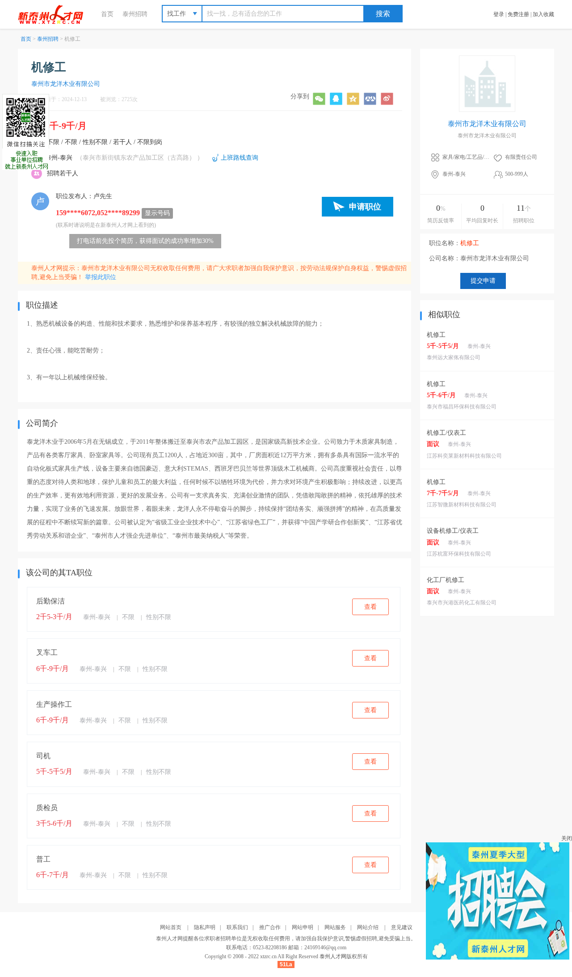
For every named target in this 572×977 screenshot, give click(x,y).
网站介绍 (368, 927)
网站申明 (302, 927)
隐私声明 (204, 927)
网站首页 (170, 927)
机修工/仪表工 (446, 432)
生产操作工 (54, 704)
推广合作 (270, 927)
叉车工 (47, 652)
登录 (498, 14)
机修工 (436, 334)
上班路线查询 (239, 157)
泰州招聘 (134, 14)
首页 (107, 14)
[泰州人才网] (55, 14)
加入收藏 (543, 14)
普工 (43, 859)
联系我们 (237, 927)
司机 (43, 756)
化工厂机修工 (445, 580)
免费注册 (518, 14)
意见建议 (401, 927)
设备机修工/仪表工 (453, 530)
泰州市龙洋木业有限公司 (65, 84)
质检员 (47, 807)
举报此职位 (100, 277)
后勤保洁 (50, 601)
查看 (370, 606)
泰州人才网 (333, 956)
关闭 (566, 838)
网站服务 (335, 927)
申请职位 (365, 206)
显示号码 (157, 213)
